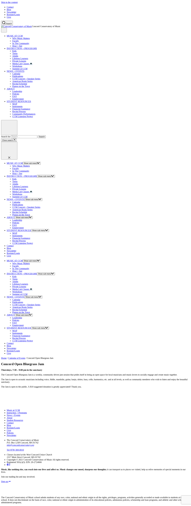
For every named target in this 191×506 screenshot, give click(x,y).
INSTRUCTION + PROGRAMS (22, 48)
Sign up (5, 481)
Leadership (17, 91)
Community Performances (23, 114)
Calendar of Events (16, 358)
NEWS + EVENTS (15, 71)
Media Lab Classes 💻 (22, 63)
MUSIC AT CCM (15, 36)
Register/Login (13, 14)
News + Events (13, 415)
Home (4, 358)
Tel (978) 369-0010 (15, 450)
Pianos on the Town (21, 86)
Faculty (15, 41)
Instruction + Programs (17, 413)
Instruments (17, 106)
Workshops (17, 66)
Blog (9, 9)
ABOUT (11, 89)
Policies (15, 94)
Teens (14, 53)
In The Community (20, 43)
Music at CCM (13, 410)
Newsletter (11, 12)
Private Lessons (19, 61)
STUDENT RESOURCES (19, 101)
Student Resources (15, 420)
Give (9, 17)
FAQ (14, 96)
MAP (14, 104)
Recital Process (19, 111)
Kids (14, 51)
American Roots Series (22, 81)
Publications (17, 76)
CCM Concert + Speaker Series (26, 79)
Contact (10, 7)
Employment (18, 99)
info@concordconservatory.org (20, 445)
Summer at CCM (19, 68)
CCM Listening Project (22, 116)
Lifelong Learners (20, 58)
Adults (15, 56)
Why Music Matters (21, 38)
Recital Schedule (19, 84)
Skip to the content (9, 2)
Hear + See (17, 46)
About (9, 418)
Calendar (16, 74)
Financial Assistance (21, 109)
